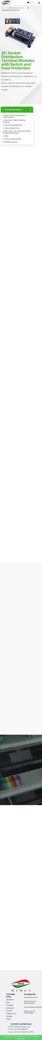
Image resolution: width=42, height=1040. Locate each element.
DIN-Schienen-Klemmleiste (30, 1002)
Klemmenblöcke (31, 997)
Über (8, 1002)
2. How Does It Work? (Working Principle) (14, 121)
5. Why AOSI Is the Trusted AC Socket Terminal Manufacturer (17, 132)
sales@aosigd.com (21, 1026)
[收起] (30, 109)
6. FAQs (5, 136)
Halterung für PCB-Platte (29, 1012)
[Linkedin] (13, 991)
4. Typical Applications (11, 128)
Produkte (9, 1005)
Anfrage (9, 1016)
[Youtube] (21, 991)
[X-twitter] (30, 991)
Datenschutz (11, 1013)
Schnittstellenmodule (15, 8)
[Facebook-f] (17, 991)
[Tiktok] (25, 991)
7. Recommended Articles (12, 139)
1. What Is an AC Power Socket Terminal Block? (14, 116)
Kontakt (9, 1011)
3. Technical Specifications (12, 125)
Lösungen (10, 1008)
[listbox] (30, 2)
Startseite (10, 1000)
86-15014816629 (21, 1029)
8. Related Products (10, 142)
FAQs (8, 1019)
